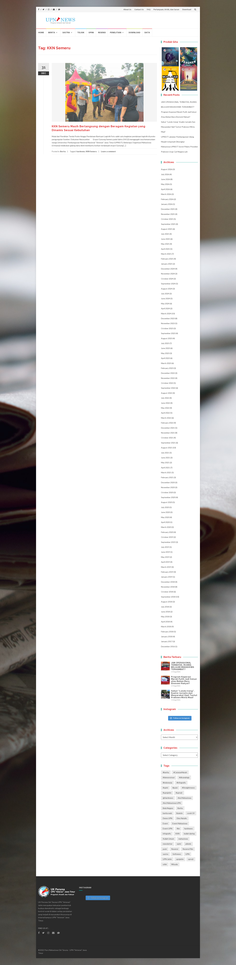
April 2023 (165, 358)
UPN (187, 854)
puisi (165, 849)
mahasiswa (183, 839)
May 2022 (165, 408)
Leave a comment (108, 151)
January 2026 (166, 204)
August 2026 (166, 169)
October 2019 (167, 537)
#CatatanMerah (180, 772)
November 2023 (168, 323)
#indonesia (167, 782)
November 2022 (168, 378)
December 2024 (168, 269)
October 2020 (167, 492)
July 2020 (165, 507)
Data (147, 32)
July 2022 (165, 398)
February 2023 (167, 368)
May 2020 (165, 517)
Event (165, 823)
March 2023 (166, 363)
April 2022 (165, 413)
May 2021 (165, 462)
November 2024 (168, 273)
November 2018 (168, 587)
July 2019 (165, 547)
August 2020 (166, 502)
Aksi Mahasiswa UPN (172, 803)
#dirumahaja (184, 777)
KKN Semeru (91, 151)
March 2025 (166, 254)
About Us (127, 9)
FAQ (148, 9)
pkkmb (188, 844)
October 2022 (167, 383)
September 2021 (168, 443)
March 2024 (166, 313)
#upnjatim (167, 793)
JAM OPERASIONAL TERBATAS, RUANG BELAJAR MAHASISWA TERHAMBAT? (182, 666)
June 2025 (165, 239)
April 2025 (165, 249)
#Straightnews (188, 788)
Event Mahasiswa (179, 823)
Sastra (66, 32)
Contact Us (139, 9)
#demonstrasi (169, 777)
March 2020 (166, 527)
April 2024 (165, 308)
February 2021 (167, 477)
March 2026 (166, 194)
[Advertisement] (97, 184)
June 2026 (165, 179)
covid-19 (190, 813)
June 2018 (165, 611)
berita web (167, 813)
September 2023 (168, 333)
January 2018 (166, 636)
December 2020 (168, 482)
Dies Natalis (182, 818)
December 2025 (168, 209)
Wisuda (174, 864)
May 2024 (165, 303)
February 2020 (167, 532)
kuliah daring (189, 833)
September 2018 (168, 597)
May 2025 (165, 244)
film (178, 828)
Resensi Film (188, 849)
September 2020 (168, 497)
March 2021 (166, 472)
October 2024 (167, 279)
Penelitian (115, 32)
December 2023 (168, 318)
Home (41, 32)
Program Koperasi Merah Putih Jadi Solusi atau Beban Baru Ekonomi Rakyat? (184, 680)
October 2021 (167, 437)
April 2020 (165, 522)
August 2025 (166, 229)
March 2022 (166, 418)
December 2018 (168, 582)
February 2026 (167, 199)
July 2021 (165, 452)
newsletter (167, 844)
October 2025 (167, 219)
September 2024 (168, 283)
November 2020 (168, 487)
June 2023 (165, 348)
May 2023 (165, 353)
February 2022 (167, 423)
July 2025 (165, 234)
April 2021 (165, 467)
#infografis (181, 782)
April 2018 (165, 621)
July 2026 (165, 174)
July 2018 (165, 607)
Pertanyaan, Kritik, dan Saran (166, 9)
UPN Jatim (167, 859)
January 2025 (166, 264)
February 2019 (167, 572)
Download (186, 9)
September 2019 (168, 542)
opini (179, 844)
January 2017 (166, 641)
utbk (165, 864)
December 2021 (168, 428)
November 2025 (168, 214)
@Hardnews (168, 798)
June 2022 (165, 403)
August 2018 (166, 601)
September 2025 (168, 224)
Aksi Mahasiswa (184, 798)
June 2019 (165, 552)
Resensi (102, 32)
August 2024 (166, 288)
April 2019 (165, 562)
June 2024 (165, 298)
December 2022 (168, 373)
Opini (91, 32)
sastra (165, 854)
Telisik (80, 32)
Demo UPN (167, 818)
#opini (165, 788)
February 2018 (167, 631)
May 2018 (165, 616)
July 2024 (165, 293)
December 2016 (168, 646)
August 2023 (166, 338)
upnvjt (191, 859)
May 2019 (165, 557)
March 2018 (166, 626)
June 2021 (165, 457)
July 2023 (165, 343)
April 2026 (165, 189)
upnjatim (180, 859)
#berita (166, 772)
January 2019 (166, 577)
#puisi (175, 788)
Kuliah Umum (168, 839)
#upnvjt (179, 793)
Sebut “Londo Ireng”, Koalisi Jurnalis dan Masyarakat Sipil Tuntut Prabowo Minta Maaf (178, 127)
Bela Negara (168, 808)
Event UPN (167, 828)
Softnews (177, 854)
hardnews (80, 151)
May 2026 (165, 184)
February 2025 (167, 259)
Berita (51, 32)
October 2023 (167, 328)
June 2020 (165, 512)
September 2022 (168, 388)
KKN (177, 833)
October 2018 (167, 592)
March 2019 (166, 567)
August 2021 (166, 447)
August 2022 (166, 393)
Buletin (179, 813)
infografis (167, 833)
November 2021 (168, 433)
